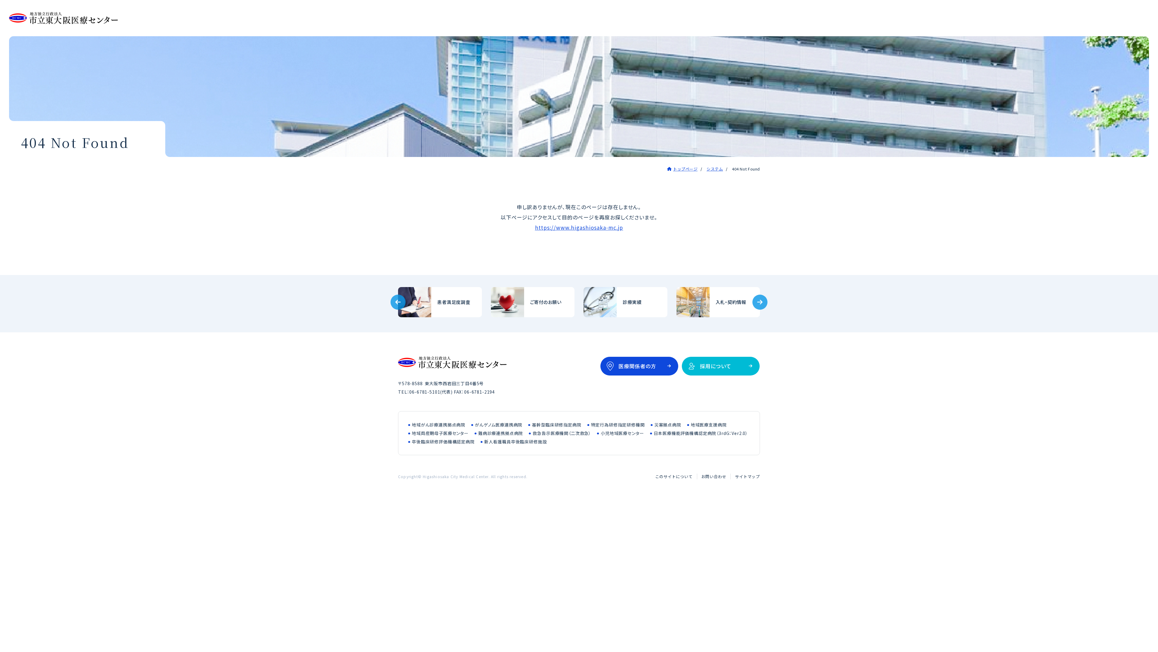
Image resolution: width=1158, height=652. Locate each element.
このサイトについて (674, 476)
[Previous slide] (398, 302)
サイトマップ (747, 476)
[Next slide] (759, 302)
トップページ (685, 169)
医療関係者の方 (637, 366)
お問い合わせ (713, 476)
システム (715, 169)
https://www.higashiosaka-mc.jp (579, 227)
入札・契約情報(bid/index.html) (718, 302)
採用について (715, 366)
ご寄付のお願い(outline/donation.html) (533, 302)
